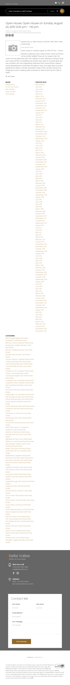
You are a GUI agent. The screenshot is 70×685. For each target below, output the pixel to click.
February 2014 (40, 324)
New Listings (10, 89)
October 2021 (40, 108)
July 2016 (38, 256)
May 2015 (38, 289)
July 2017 (38, 228)
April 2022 (38, 94)
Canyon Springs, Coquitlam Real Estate (20, 359)
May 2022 (38, 92)
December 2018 (41, 188)
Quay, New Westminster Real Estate (18, 474)
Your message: (17, 622)
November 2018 (40, 190)
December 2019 (41, 160)
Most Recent (40, 85)
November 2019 (40, 162)
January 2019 (40, 185)
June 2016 (38, 258)
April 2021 (38, 122)
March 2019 (39, 181)
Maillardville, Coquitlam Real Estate (18, 456)
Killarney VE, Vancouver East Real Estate (20, 441)
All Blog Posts (10, 85)
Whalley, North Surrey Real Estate (17, 538)
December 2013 (41, 329)
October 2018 (40, 192)
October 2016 (40, 249)
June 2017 (38, 230)
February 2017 (40, 239)
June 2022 (39, 89)
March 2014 (39, 322)
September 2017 (41, 223)
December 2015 (41, 272)
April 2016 (38, 263)
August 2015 (39, 282)
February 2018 (40, 211)
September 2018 (41, 195)
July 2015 (38, 284)
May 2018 (38, 204)
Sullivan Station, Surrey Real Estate (18, 517)
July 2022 (38, 87)
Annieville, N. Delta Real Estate (16, 340)
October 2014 (40, 305)
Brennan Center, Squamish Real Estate (19, 343)
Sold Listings (10, 94)
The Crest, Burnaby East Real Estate (18, 519)
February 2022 (40, 99)
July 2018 (38, 200)
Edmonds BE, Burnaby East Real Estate (19, 399)
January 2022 (40, 101)
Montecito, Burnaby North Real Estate (19, 460)
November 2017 (40, 218)
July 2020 (38, 143)
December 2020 (41, 131)
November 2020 (41, 134)
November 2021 (40, 106)
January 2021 (39, 129)
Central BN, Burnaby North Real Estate (19, 364)
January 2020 (40, 157)
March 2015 (39, 293)
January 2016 (40, 270)
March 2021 (39, 124)
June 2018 (38, 202)
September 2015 (41, 279)
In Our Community (12, 87)
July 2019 (38, 171)
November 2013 (40, 331)
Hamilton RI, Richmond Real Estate (18, 432)
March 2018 (39, 209)
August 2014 (39, 310)
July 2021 (38, 115)
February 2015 (40, 296)
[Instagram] (18, 574)
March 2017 (39, 237)
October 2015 (40, 277)
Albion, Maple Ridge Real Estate (17, 338)
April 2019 (38, 178)
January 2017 (39, 242)
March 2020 (39, 153)
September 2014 (41, 308)
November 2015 (40, 275)
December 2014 (41, 300)
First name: (16, 604)
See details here (27, 47)
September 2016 (41, 251)
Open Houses (10, 92)
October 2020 (40, 136)
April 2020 (38, 150)
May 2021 (38, 120)
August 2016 (39, 253)
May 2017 (38, 232)
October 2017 (40, 221)
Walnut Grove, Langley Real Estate (18, 531)
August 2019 (39, 169)
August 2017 (39, 225)
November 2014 (40, 303)
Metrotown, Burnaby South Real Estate (19, 458)
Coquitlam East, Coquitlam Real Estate (19, 380)
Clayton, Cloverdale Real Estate (17, 373)
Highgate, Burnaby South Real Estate (19, 439)
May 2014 (38, 317)
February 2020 (40, 155)
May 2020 (38, 148)
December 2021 (41, 103)
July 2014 (38, 312)
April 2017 (38, 235)
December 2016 (41, 244)
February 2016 (40, 268)
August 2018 (39, 197)
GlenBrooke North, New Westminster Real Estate (26, 33)
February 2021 (40, 127)
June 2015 (38, 286)
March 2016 (39, 265)
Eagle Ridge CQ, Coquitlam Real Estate (20, 394)
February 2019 (40, 183)
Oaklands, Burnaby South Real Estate (19, 467)
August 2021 (39, 113)
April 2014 (38, 319)
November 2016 (40, 247)
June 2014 (38, 315)
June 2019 (38, 174)
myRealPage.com (38, 657)
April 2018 (38, 207)
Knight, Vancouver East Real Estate (18, 448)
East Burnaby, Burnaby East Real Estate (19, 397)
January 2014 (39, 326)
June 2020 (39, 146)
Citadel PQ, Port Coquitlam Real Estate (19, 371)
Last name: (40, 604)
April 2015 (38, 291)
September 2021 (41, 110)
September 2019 (41, 167)
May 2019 (38, 176)
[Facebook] (14, 574)
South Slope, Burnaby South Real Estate (20, 509)
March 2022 (39, 96)
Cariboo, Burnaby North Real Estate (18, 362)
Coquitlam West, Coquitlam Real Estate (20, 383)
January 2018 (40, 214)
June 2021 (38, 117)
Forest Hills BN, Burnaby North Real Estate (20, 406)
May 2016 (38, 261)
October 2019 (40, 164)
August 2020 (39, 141)
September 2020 (41, 138)
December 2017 (40, 216)
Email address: (17, 613)
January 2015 (40, 298)
